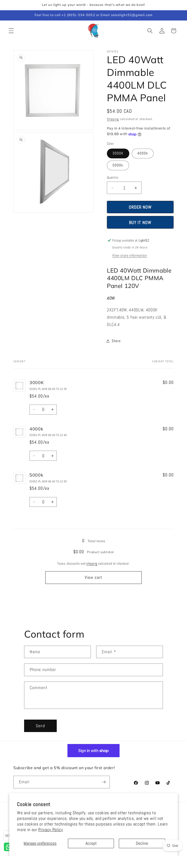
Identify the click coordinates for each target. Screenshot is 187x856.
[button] (11, 31)
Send (40, 725)
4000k (142, 153)
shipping (91, 563)
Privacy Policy (50, 829)
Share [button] (116, 340)
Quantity (113, 177)
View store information (129, 255)
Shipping (113, 119)
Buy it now (140, 222)
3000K (118, 153)
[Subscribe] (104, 782)
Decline (142, 843)
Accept (91, 843)
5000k (117, 165)
